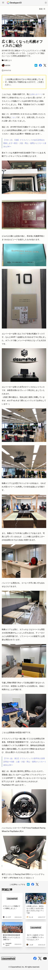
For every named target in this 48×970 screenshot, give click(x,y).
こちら (13, 117)
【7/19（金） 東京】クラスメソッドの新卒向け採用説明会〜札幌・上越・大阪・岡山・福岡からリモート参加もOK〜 (24, 761)
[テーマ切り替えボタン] (45, 2)
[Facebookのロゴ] (35, 958)
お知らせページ (36, 94)
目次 (41, 9)
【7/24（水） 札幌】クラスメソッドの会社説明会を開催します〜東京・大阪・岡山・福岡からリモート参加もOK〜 (24, 143)
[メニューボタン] (3, 2)
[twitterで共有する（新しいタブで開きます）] (45, 65)
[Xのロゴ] (39, 958)
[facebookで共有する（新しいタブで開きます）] (40, 65)
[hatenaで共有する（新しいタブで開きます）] (36, 65)
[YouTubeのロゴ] (45, 958)
